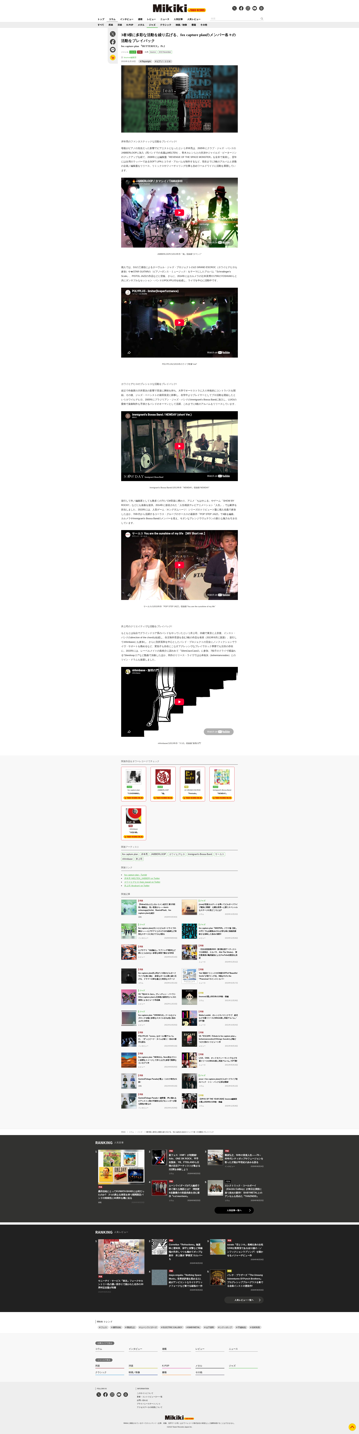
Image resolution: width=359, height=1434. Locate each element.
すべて (101, 24)
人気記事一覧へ (234, 1210)
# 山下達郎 (209, 1327)
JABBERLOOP (158, 854)
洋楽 (120, 24)
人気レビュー (194, 19)
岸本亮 (144, 854)
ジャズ (152, 24)
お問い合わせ (142, 1400)
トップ (101, 19)
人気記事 (178, 19)
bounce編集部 (130, 57)
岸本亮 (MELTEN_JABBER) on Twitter (142, 878)
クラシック (165, 24)
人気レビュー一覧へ (244, 1299)
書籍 (193, 24)
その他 (203, 24)
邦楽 (111, 24)
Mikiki (123, 1132)
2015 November (165, 52)
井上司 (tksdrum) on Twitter (136, 885)
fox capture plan (130, 854)
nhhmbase (127, 859)
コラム (112, 19)
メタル (141, 24)
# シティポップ (225, 1327)
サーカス (219, 854)
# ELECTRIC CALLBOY (171, 1327)
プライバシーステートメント (149, 1404)
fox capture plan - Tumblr (135, 875)
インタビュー (127, 19)
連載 (140, 19)
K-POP (129, 24)
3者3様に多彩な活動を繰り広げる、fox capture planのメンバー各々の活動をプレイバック (180, 1132)
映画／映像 (181, 24)
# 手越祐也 (241, 1327)
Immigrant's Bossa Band (200, 854)
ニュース (164, 19)
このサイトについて (145, 1393)
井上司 (139, 859)
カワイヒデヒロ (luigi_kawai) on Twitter (142, 882)
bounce (153, 52)
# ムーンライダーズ (148, 1327)
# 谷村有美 (255, 1327)
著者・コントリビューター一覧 (149, 1397)
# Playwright (145, 61)
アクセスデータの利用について (149, 1407)
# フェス (103, 1327)
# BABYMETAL (193, 1327)
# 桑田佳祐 (116, 1327)
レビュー (151, 19)
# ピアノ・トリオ (163, 61)
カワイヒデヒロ (177, 854)
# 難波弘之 (130, 1327)
